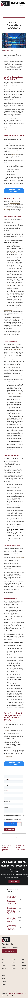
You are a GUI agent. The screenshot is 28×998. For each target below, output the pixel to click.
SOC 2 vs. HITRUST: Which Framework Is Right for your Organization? (11, 910)
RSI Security (18, 2)
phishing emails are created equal (14, 269)
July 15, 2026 (20, 899)
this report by (15, 203)
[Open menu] (2, 8)
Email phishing (14, 252)
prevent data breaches (14, 83)
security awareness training (13, 349)
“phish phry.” (18, 319)
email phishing (7, 209)
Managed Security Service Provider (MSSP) (14, 17)
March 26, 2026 (19, 919)
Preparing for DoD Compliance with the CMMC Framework (12, 919)
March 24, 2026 (19, 927)
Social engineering (8, 310)
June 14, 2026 (20, 910)
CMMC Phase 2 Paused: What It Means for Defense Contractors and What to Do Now (11, 899)
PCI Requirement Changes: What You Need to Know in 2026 (12, 927)
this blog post (14, 154)
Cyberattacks (7, 730)
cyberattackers (7, 614)
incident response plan (9, 368)
